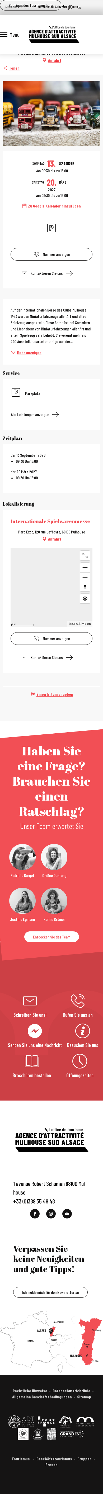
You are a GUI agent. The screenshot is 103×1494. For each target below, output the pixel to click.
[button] (70, 7)
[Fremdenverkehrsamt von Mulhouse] (53, 34)
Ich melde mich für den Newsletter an (50, 1292)
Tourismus (21, 1458)
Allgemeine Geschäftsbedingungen (42, 1396)
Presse (51, 1464)
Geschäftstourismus (54, 1458)
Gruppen (84, 1458)
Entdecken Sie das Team (51, 936)
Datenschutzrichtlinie (71, 1390)
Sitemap (84, 1396)
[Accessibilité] (63, 7)
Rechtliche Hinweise (30, 1390)
